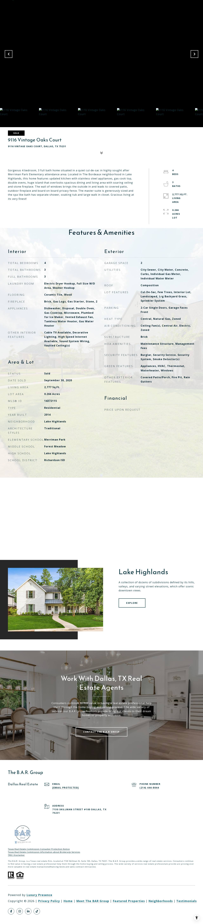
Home (68, 901)
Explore (132, 602)
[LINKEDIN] (28, 911)
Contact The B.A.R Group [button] (101, 731)
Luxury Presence (39, 895)
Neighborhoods (160, 901)
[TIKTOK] (37, 911)
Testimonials (186, 901)
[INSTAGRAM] (19, 911)
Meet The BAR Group (92, 901)
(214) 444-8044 (149, 787)
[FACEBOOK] (11, 911)
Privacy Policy (49, 901)
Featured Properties (129, 901)
